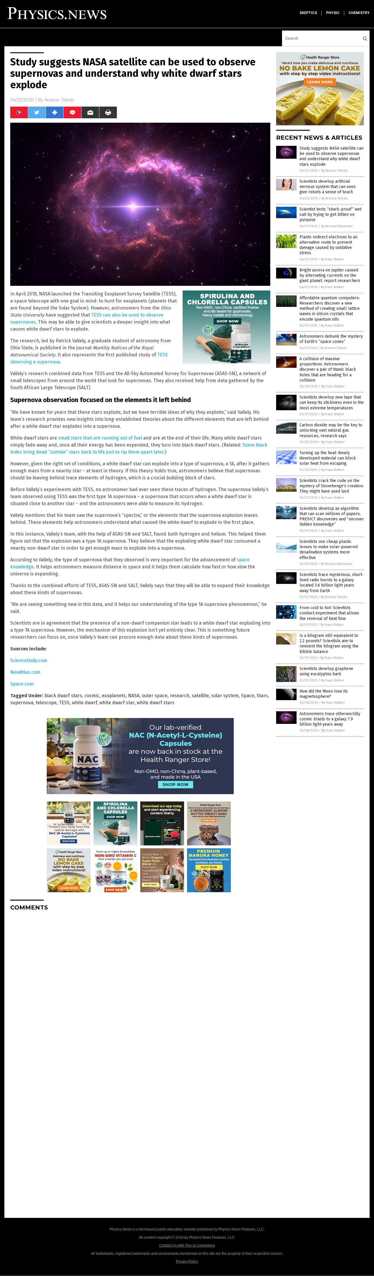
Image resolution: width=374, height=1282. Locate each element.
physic (333, 13)
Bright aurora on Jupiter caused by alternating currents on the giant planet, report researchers (329, 275)
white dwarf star (116, 702)
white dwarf (84, 702)
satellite (200, 695)
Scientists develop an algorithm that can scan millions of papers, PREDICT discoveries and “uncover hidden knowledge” (331, 516)
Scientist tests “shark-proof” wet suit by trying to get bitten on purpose (330, 214)
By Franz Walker (332, 259)
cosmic (91, 695)
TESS (64, 702)
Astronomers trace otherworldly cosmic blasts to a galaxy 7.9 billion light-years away (329, 719)
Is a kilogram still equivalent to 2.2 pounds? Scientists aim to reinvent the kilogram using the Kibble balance (329, 643)
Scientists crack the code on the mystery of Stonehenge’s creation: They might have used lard (331, 486)
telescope (46, 702)
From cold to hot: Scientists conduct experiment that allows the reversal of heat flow (329, 613)
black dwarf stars (63, 695)
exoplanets (114, 695)
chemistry (359, 13)
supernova (21, 702)
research (179, 695)
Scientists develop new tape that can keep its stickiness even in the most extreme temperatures (331, 402)
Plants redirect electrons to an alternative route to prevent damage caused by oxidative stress (328, 245)
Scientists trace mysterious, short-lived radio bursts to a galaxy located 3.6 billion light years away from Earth (331, 582)
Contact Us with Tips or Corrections (187, 1245)
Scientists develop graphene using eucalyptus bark (326, 671)
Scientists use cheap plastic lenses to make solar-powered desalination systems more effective (328, 549)
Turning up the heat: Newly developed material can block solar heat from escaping (327, 458)
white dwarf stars (155, 702)
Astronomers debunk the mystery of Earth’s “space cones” (331, 339)
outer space (154, 695)
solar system (225, 695)
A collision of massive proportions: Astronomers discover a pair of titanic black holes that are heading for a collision (327, 369)
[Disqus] (140, 989)
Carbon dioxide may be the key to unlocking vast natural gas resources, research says (330, 430)
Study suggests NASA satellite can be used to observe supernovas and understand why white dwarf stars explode (331, 156)
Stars (262, 695)
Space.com (22, 684)
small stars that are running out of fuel (100, 438)
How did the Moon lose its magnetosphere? (323, 694)
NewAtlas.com (25, 672)
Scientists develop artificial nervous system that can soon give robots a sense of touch (327, 186)
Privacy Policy (187, 1261)
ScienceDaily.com (28, 660)
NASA (133, 695)
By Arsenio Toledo (334, 170)
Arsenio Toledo (59, 99)
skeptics (308, 13)
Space (247, 695)
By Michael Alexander (337, 226)
